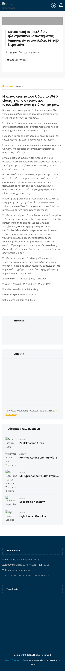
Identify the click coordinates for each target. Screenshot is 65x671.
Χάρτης (19, 86)
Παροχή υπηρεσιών (29, 52)
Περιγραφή (7, 86)
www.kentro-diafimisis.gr (25, 289)
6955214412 (44, 283)
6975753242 (29, 283)
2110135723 (14, 283)
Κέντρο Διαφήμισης (14, 660)
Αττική (22, 59)
